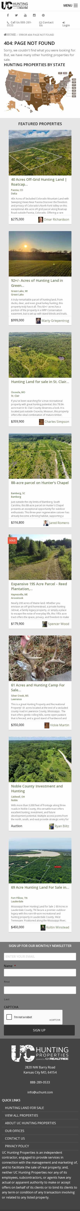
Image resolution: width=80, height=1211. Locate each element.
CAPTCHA (11, 1007)
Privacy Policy (17, 1146)
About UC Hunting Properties (30, 1123)
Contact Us (15, 1138)
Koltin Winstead (57, 927)
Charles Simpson (56, 421)
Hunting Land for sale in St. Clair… (40, 381)
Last (7, 999)
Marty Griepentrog (55, 320)
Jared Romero (58, 523)
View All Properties (21, 1115)
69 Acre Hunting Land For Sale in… (40, 887)
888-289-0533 (19, 23)
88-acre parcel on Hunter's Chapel (40, 482)
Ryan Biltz (61, 826)
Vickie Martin (59, 725)
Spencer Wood (58, 624)
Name (10, 966)
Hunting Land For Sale (24, 1108)
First (7, 981)
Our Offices (14, 1131)
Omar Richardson (56, 219)
